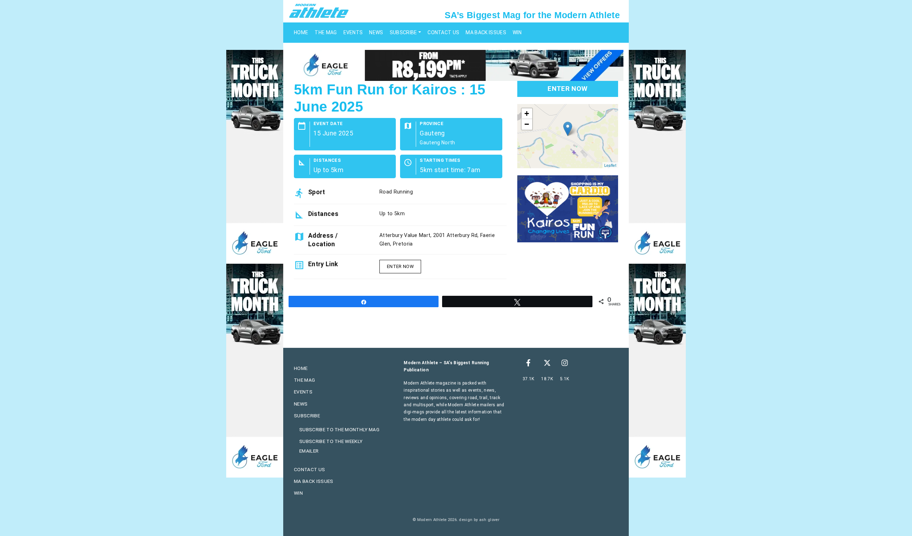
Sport (316, 192)
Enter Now (400, 266)
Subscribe (403, 32)
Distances (327, 160)
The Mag (326, 32)
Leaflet (610, 165)
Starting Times (440, 160)
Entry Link (323, 264)
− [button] (526, 124)
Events (353, 32)
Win (517, 32)
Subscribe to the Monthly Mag (339, 429)
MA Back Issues (486, 32)
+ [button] (526, 113)
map (566, 136)
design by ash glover (479, 519)
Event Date (328, 124)
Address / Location (323, 240)
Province (432, 124)
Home (301, 32)
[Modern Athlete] (318, 10)
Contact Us (443, 32)
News (376, 32)
